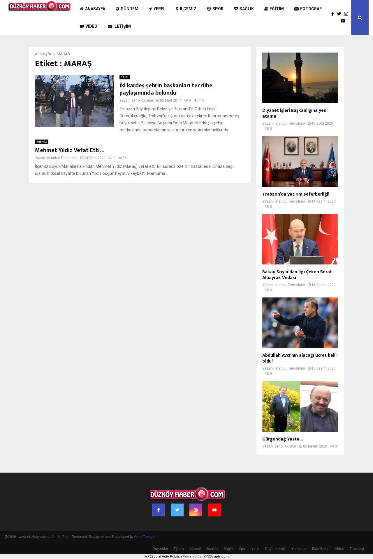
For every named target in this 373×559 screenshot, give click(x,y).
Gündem (129, 8)
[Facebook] (334, 14)
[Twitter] (340, 14)
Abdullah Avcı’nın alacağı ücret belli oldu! (299, 358)
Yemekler (299, 549)
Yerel (160, 8)
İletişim (122, 26)
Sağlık (247, 8)
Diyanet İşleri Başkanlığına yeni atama (295, 113)
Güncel (195, 549)
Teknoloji (357, 549)
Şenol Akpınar (142, 100)
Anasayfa (95, 8)
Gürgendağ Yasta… (282, 439)
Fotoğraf (311, 8)
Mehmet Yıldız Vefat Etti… (69, 150)
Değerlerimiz (275, 549)
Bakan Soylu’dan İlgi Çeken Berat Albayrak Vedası (297, 275)
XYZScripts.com (216, 556)
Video (91, 26)
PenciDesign (144, 537)
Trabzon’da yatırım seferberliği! (295, 194)
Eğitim (277, 8)
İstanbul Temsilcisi (62, 158)
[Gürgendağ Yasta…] (300, 406)
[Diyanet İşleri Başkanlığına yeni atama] (300, 78)
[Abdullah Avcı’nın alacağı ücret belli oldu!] (300, 322)
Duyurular (160, 549)
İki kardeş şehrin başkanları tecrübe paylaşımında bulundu (165, 89)
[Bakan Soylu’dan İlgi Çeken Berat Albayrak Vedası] (300, 239)
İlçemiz (188, 8)
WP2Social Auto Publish (163, 556)
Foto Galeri (320, 549)
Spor (218, 8)
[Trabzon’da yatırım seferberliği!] (300, 161)
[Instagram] (347, 14)
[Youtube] (344, 21)
